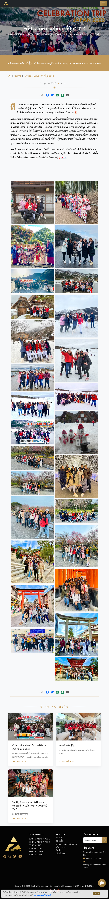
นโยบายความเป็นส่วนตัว (85, 886)
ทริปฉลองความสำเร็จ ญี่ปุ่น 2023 (39, 76)
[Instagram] (11, 856)
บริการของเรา (61, 847)
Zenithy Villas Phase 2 (39, 842)
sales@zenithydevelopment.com (95, 866)
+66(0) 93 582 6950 (94, 858)
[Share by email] (67, 95)
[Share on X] (52, 95)
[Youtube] (21, 856)
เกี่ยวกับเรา (60, 853)
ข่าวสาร (17, 76)
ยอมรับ (96, 893)
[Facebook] (6, 856)
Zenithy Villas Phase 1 (39, 838)
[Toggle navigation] (103, 3)
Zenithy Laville (36, 851)
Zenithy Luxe (35, 845)
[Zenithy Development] (4, 3)
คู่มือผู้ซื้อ (59, 841)
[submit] (104, 840)
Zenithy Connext (37, 848)
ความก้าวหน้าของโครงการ (66, 844)
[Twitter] (15, 856)
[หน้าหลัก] (9, 76)
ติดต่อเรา (59, 850)
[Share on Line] (62, 95)
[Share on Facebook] (47, 95)
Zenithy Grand (36, 854)
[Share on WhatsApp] (57, 95)
